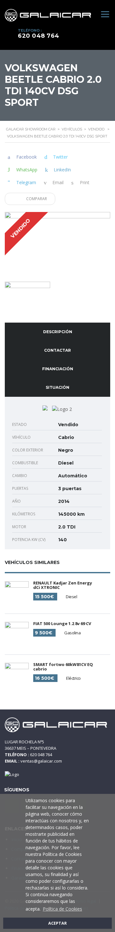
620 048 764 (38, 35)
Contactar (57, 350)
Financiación (57, 368)
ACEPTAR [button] (57, 923)
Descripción (57, 331)
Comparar (36, 198)
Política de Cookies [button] (62, 909)
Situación (57, 387)
